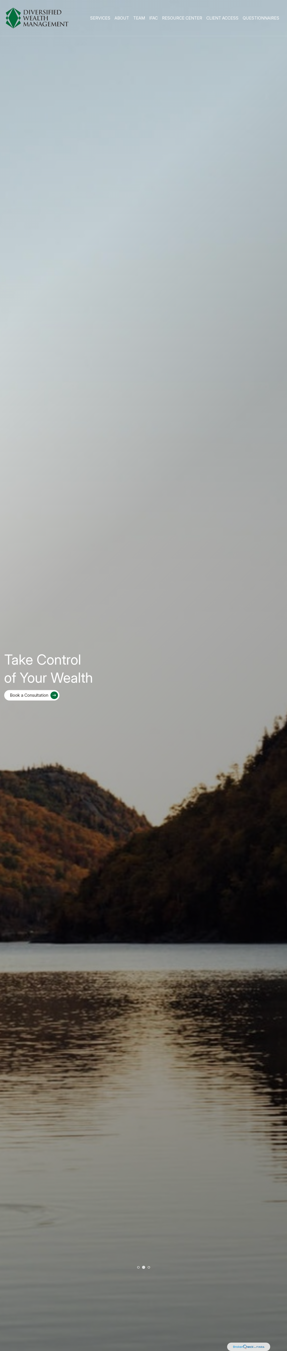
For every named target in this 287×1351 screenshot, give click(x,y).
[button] (100, 18)
